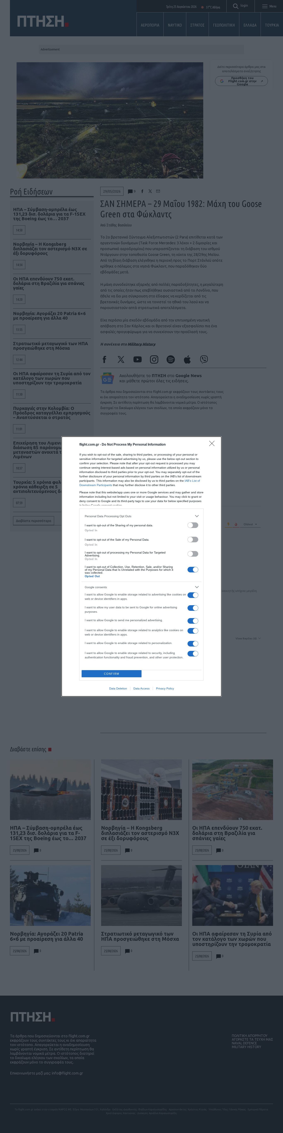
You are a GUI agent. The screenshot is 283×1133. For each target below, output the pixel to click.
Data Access (141, 688)
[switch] (192, 525)
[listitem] (141, 516)
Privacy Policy (165, 688)
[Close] (213, 445)
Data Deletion (118, 688)
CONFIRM (111, 673)
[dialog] (141, 566)
